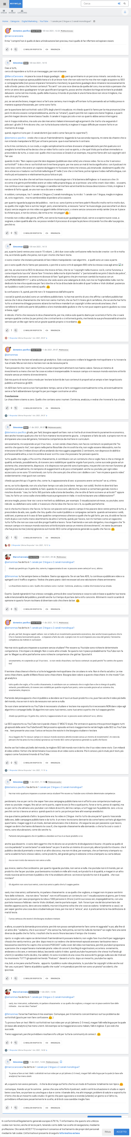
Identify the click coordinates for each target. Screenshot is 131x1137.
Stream (4, 13)
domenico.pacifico (21, 31)
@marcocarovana (14, 36)
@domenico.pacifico (55, 427)
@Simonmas (64, 350)
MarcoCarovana (20, 557)
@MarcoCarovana (67, 31)
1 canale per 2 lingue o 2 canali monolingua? (52, 562)
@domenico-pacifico (15, 138)
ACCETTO (122, 1132)
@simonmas (11, 354)
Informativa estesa (69, 1133)
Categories (22, 13)
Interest (12, 13)
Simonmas (18, 63)
